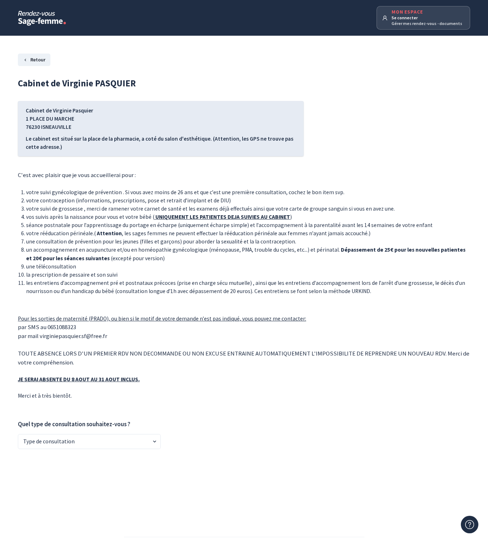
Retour (37, 59)
